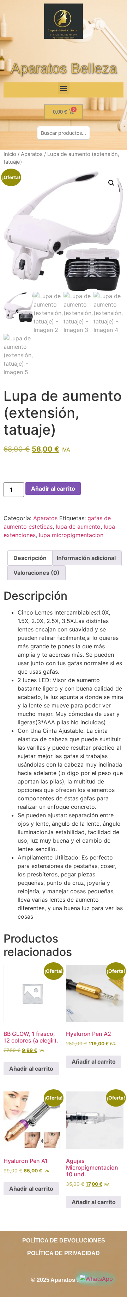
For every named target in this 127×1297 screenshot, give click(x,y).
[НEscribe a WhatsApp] (96, 1278)
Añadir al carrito (53, 488)
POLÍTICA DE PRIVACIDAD (63, 1253)
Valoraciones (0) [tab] (36, 572)
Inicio (10, 154)
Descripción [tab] (30, 557)
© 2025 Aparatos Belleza (63, 1280)
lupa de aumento (78, 526)
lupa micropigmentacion (71, 535)
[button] (63, 88)
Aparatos (32, 154)
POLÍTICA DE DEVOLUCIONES (63, 1241)
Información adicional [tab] (86, 557)
